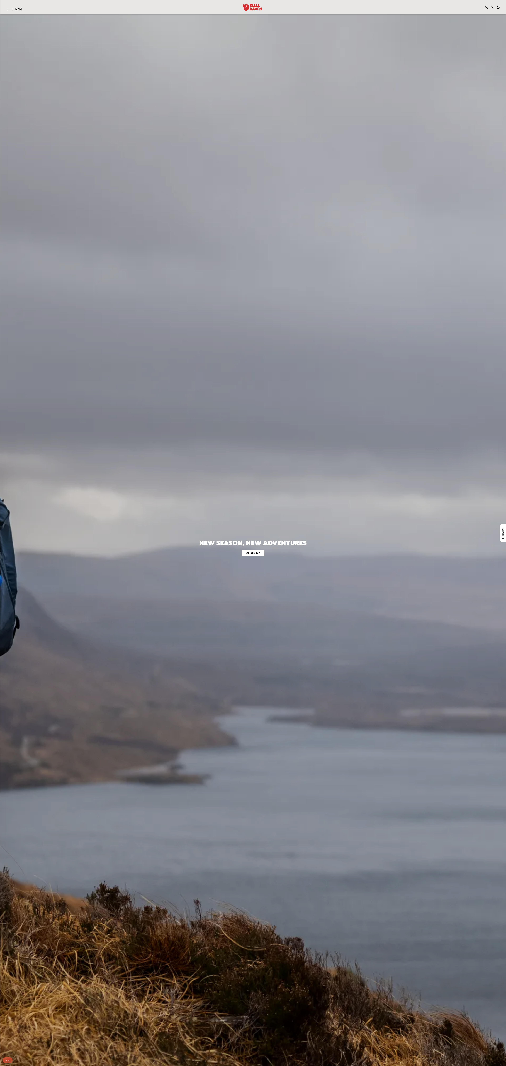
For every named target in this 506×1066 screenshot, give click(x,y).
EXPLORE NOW (253, 553)
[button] (486, 7)
